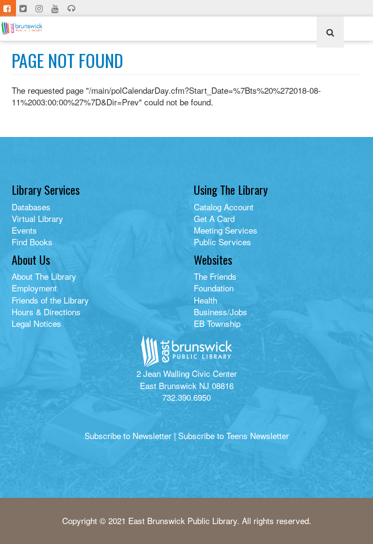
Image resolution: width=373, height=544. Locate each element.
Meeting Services (225, 230)
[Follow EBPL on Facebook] (8, 8)
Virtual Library (37, 218)
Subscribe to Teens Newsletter (233, 435)
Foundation (214, 288)
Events (24, 230)
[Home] (25, 27)
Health (205, 300)
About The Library (44, 276)
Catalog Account (224, 207)
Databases (31, 207)
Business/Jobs (220, 312)
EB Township (217, 323)
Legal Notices (36, 323)
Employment (34, 288)
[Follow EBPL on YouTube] (56, 8)
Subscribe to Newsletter (128, 435)
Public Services (222, 242)
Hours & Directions (46, 312)
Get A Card (214, 218)
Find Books (32, 242)
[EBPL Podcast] (72, 8)
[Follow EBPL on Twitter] (24, 8)
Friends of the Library (50, 300)
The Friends (215, 276)
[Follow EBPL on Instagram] (40, 8)
